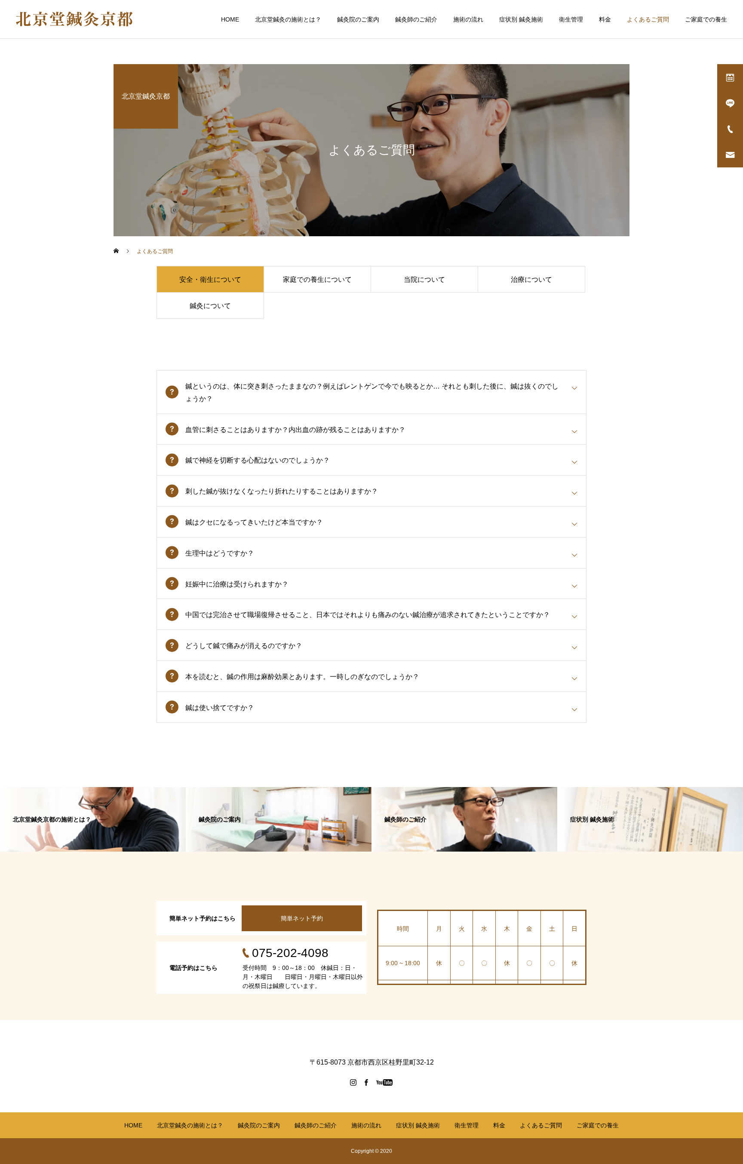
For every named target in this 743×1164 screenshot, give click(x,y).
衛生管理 (571, 19)
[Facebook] (366, 1082)
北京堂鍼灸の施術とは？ (288, 19)
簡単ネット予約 (302, 918)
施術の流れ (468, 19)
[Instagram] (353, 1082)
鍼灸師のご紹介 (416, 19)
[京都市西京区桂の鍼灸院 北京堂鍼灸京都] (74, 19)
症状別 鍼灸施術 (521, 19)
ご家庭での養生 (706, 19)
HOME (230, 19)
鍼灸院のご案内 (358, 19)
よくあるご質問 (648, 19)
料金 (605, 19)
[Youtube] (384, 1082)
